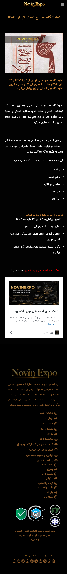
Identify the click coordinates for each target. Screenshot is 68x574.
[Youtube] (14, 561)
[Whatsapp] (45, 561)
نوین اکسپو (31, 270)
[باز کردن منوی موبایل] (62, 4)
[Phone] (23, 561)
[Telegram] (49, 561)
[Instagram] (53, 561)
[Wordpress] (32, 561)
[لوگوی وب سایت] (34, 5)
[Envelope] (27, 561)
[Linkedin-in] (19, 561)
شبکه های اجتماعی (49, 270)
